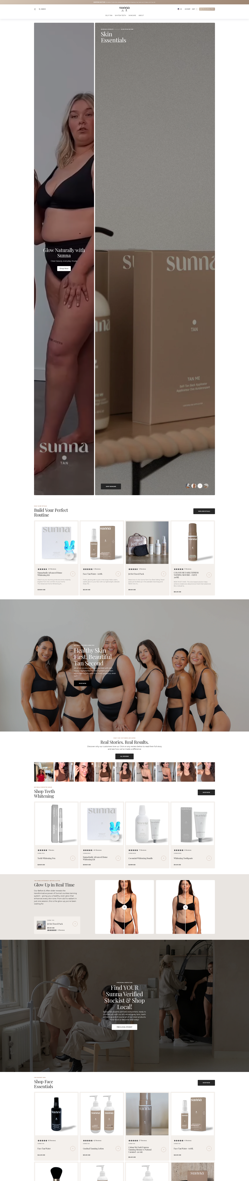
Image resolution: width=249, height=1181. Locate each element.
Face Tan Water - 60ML (93, 574)
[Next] (213, 773)
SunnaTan (41, 1143)
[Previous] (35, 773)
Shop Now (64, 268)
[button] (42, 9)
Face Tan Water (44, 1148)
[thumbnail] (188, 486)
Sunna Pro (41, 853)
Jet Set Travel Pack (136, 574)
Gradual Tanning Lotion (93, 1148)
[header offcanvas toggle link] (35, 9)
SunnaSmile (87, 853)
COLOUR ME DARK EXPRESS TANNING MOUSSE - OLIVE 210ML (186, 575)
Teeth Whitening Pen (46, 858)
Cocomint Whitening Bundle (140, 858)
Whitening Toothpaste (183, 858)
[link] (56, 542)
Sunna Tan (50, 920)
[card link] (75, 923)
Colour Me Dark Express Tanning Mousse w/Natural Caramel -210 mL (139, 1149)
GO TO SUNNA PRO (207, 9)
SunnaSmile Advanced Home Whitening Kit (50, 573)
